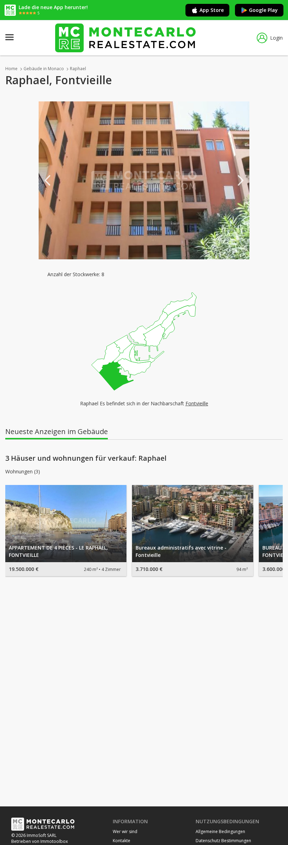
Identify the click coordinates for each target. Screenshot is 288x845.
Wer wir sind (125, 831)
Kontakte (121, 841)
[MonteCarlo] (125, 38)
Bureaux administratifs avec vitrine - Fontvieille (181, 551)
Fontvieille (196, 403)
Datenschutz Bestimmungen (223, 841)
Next (240, 180)
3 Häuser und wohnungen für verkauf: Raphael (85, 458)
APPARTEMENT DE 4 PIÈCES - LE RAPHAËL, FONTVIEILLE (58, 551)
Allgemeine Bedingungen (220, 831)
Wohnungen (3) (22, 471)
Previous (47, 180)
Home (11, 69)
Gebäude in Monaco (44, 69)
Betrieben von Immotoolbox (39, 841)
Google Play (263, 10)
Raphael (78, 69)
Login (276, 37)
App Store (211, 10)
